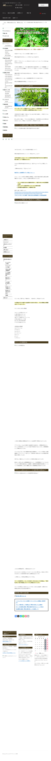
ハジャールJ (7, 53)
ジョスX (6, 101)
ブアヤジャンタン (8, 61)
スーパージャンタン (8, 69)
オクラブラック (8, 96)
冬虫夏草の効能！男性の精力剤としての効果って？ (27, 609)
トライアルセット (8, 45)
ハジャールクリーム (8, 74)
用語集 (6, 295)
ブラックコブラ (8, 66)
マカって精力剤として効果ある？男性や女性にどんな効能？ (29, 604)
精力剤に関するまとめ (21, 596)
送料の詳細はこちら (7, 641)
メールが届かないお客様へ (24, 660)
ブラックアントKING (8, 50)
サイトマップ (26, 5)
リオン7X (6, 51)
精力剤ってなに (20, 22)
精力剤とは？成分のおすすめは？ (7, 291)
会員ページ (15, 17)
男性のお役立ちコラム (11, 22)
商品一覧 (29, 13)
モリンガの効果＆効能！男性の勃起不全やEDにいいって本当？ (30, 606)
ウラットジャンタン (8, 60)
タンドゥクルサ (8, 55)
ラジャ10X (7, 93)
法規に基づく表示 (7, 17)
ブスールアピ (7, 91)
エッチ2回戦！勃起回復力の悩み (8, 274)
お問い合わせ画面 (18, 5)
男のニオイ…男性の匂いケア (7, 278)
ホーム (4, 13)
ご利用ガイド (20, 13)
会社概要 (5, 247)
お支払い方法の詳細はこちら (9, 652)
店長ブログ (5, 297)
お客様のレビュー (6, 251)
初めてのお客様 (11, 13)
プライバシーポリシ (23, 644)
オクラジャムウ (8, 95)
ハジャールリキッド (8, 77)
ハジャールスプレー (8, 76)
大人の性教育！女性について (7, 283)
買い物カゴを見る (18, 7)
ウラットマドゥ (8, 68)
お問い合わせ (5, 249)
